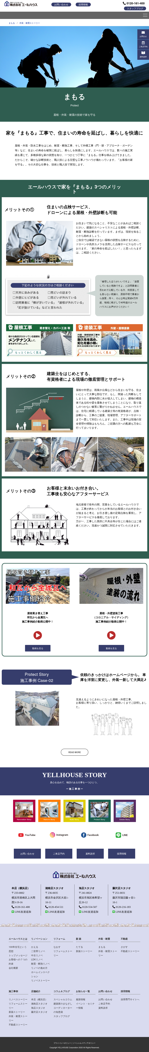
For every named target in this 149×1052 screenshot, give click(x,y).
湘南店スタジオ (39, 1003)
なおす (57, 947)
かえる (34, 947)
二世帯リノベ (38, 951)
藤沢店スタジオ (39, 1012)
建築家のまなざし (63, 1003)
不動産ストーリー (130, 951)
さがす (124, 947)
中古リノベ (37, 955)
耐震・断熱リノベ (40, 963)
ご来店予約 (59, 853)
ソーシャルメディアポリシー (84, 1043)
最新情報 (80, 999)
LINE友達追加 (23, 911)
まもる (12, 22)
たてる (79, 947)
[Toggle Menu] (145, 15)
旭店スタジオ (38, 1007)
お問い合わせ (61, 4)
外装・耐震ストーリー (29, 22)
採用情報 (83, 4)
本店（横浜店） (39, 999)
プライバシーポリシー (62, 1043)
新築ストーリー (84, 951)
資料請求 (90, 853)
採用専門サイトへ (130, 999)
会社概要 (13, 968)
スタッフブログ (135, 8)
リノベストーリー (40, 980)
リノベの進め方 (39, 968)
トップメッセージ (18, 955)
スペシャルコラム (63, 999)
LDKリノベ (37, 959)
